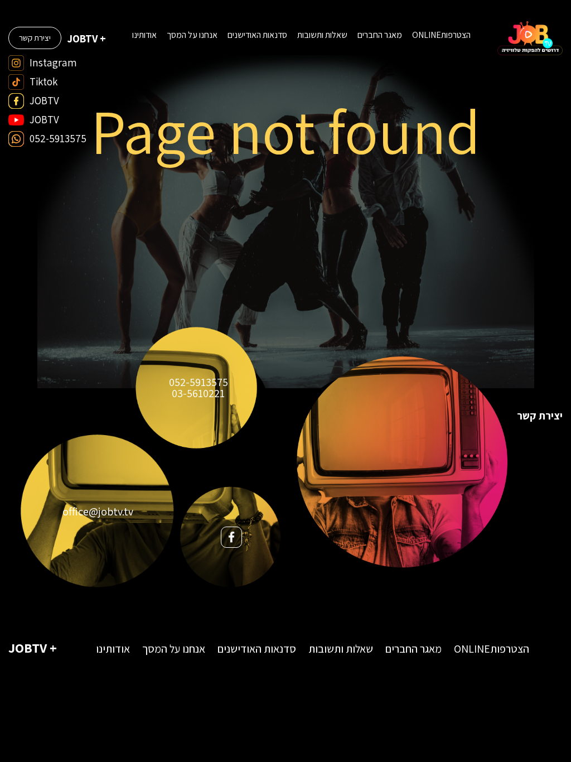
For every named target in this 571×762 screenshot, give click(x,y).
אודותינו (144, 35)
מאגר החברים (379, 35)
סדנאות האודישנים (257, 35)
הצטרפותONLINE (441, 35)
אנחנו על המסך (192, 35)
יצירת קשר (35, 37)
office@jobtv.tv (97, 511)
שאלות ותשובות (322, 35)
